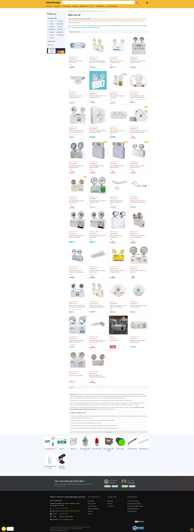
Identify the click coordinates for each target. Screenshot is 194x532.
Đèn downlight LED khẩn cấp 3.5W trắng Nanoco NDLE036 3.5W (137, 96)
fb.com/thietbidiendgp (66, 519)
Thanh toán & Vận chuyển (135, 506)
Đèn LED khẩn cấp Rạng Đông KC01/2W (76, 201)
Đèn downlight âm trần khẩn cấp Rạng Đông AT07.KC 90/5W (138, 131)
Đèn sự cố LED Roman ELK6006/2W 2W (116, 61)
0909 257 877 (63, 513)
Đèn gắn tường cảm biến (79, 27)
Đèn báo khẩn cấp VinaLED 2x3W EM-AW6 (97, 201)
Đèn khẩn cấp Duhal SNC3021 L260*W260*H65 (97, 376)
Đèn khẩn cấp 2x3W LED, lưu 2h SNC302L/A (137, 236)
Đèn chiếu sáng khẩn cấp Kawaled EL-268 (137, 61)
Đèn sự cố (77, 25)
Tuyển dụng (92, 506)
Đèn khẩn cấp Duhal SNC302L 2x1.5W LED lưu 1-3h (77, 271)
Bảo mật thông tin (93, 508)
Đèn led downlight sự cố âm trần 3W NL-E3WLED (118, 306)
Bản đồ (90, 514)
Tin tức (91, 6)
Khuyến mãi (83, 6)
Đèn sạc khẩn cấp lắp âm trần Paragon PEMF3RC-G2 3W (138, 201)
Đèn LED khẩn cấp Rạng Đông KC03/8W (96, 166)
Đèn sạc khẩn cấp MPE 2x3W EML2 (76, 61)
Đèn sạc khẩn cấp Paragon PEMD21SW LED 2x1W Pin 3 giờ (97, 61)
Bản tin (110, 503)
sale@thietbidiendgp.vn (66, 516)
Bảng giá (75, 6)
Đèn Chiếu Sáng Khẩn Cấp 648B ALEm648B (76, 236)
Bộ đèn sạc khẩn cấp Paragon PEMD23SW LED (97, 306)
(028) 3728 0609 (75, 511)
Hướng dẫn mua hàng (134, 503)
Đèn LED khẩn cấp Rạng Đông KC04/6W (117, 166)
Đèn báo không (99, 25)
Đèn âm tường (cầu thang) (112, 25)
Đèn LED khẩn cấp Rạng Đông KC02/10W (137, 166)
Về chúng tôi (100, 6)
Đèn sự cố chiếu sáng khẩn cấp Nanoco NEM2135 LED (77, 306)
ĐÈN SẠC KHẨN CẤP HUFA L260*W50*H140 (97, 96)
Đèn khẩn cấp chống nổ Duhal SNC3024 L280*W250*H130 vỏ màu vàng (117, 271)
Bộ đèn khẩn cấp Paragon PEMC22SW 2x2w (76, 341)
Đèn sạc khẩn (114, 340)
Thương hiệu (66, 6)
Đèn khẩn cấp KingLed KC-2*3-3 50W (118, 96)
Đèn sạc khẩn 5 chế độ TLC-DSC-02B (138, 271)
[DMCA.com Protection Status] (139, 522)
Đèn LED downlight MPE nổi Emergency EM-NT (97, 131)
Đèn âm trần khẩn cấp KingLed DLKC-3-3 (75, 96)
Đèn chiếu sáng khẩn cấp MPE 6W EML (117, 131)
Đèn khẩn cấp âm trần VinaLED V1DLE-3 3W (116, 201)
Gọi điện (108, 486)
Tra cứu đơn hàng (111, 6)
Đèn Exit (70, 25)
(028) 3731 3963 (64, 511)
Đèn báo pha (125, 25)
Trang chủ (49, 6)
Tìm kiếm (110, 506)
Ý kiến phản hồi (132, 511)
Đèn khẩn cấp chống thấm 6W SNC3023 (97, 271)
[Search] (137, 2)
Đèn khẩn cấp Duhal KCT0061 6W (116, 236)
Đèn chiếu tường (134, 25)
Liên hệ (90, 511)
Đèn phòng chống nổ (87, 25)
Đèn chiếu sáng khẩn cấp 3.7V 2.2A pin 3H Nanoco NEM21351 (76, 131)
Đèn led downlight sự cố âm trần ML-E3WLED (138, 306)
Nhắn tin (115, 486)
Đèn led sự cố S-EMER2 (76, 375)
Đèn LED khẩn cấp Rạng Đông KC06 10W (76, 166)
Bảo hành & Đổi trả (133, 508)
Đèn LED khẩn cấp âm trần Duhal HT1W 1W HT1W (97, 341)
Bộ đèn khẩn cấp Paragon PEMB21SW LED (138, 341)
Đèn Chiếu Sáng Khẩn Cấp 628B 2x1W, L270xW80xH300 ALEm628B (97, 236)
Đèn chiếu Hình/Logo (94, 27)
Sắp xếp (71, 32)
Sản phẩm (57, 6)
